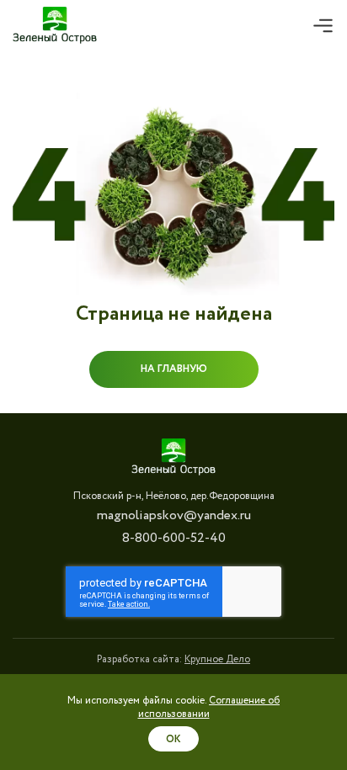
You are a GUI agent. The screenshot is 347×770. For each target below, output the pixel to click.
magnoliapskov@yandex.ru (174, 515)
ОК (173, 739)
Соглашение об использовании (209, 707)
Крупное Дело (217, 659)
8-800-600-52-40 (174, 538)
